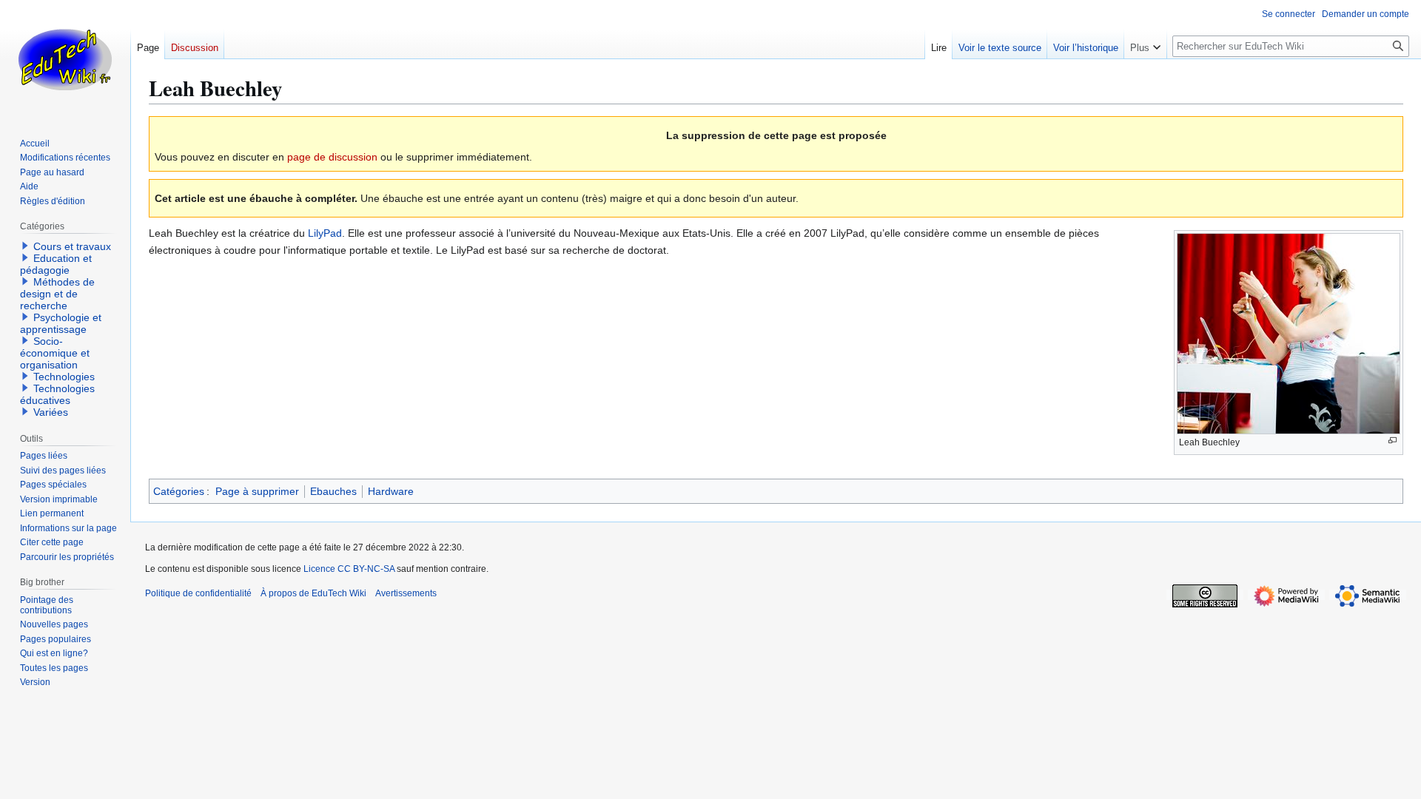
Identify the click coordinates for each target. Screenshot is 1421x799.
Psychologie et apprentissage (60, 323)
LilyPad (325, 233)
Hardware (391, 491)
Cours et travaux (72, 246)
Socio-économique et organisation (55, 353)
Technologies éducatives (57, 394)
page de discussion (332, 157)
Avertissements (406, 593)
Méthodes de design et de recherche (57, 293)
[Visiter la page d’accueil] (65, 59)
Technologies (64, 376)
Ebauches (333, 491)
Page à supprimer (257, 491)
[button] (1145, 44)
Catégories (178, 491)
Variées (50, 412)
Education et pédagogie (56, 264)
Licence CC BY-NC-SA (348, 569)
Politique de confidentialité (198, 593)
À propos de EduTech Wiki (313, 593)
